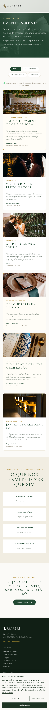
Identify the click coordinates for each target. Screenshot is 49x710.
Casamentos (30, 69)
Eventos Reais (7, 663)
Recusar (15, 698)
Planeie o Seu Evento (10, 652)
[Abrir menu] (44, 6)
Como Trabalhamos (10, 655)
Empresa (34, 74)
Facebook (16, 641)
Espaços (6, 658)
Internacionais (17, 74)
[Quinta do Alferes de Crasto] (12, 6)
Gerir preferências (38, 698)
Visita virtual (7, 666)
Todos (16, 69)
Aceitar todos (24, 705)
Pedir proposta (24, 602)
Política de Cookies (29, 690)
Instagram (6, 641)
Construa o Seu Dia (9, 660)
